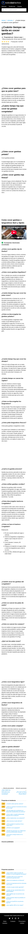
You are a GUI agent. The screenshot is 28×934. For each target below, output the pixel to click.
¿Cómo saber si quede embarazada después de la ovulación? (15, 815)
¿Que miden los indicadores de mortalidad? (6, 792)
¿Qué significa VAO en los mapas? (14, 905)
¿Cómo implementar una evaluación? (15, 818)
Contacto (12, 921)
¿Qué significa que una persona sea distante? (15, 894)
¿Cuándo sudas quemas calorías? (14, 803)
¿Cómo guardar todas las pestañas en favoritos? (15, 898)
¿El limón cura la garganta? (13, 827)
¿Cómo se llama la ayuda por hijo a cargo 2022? (15, 824)
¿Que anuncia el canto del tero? (14, 821)
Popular (19, 6)
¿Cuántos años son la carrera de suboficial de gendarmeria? (14, 877)
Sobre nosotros (4, 922)
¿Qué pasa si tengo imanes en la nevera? (14, 835)
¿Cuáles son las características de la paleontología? (15, 890)
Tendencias (12, 6)
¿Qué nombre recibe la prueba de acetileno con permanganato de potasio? (16, 873)
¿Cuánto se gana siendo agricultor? (15, 887)
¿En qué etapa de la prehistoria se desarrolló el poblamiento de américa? (15, 811)
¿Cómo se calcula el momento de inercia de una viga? (16, 807)
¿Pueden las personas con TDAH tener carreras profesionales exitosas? (16, 831)
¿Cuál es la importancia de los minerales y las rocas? (16, 884)
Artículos (4, 6)
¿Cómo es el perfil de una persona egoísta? (14, 902)
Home (3, 20)
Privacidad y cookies (22, 922)
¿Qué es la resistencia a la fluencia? (15, 880)
